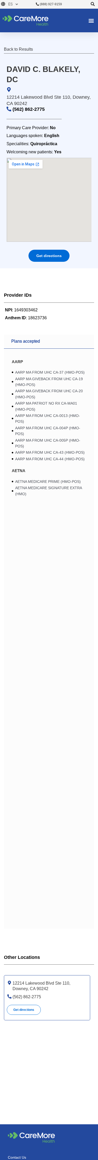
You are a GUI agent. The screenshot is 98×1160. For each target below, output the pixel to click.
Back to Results (18, 49)
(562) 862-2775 (29, 109)
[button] (93, 4)
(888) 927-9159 (50, 4)
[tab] (49, 342)
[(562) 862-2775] (9, 996)
